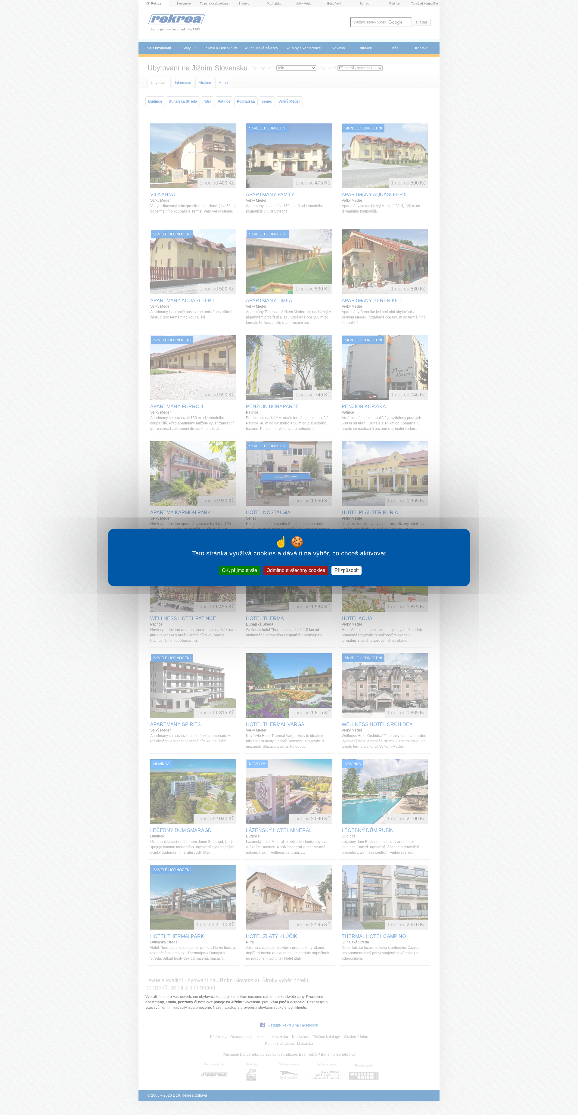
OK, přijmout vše (239, 570)
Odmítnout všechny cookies (295, 570)
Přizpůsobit (346, 570)
